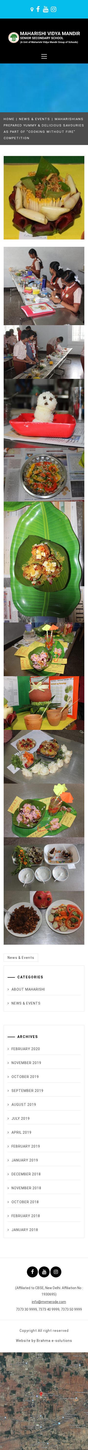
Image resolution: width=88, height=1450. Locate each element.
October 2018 (25, 1202)
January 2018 (24, 1230)
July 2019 (20, 1118)
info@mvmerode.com (49, 1302)
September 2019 (27, 1091)
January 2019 (24, 1160)
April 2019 (21, 1132)
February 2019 (25, 1146)
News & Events (21, 958)
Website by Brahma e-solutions (44, 1341)
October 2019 (25, 1077)
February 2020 (25, 1049)
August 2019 (23, 1105)
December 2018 (26, 1174)
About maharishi (28, 989)
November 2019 (26, 1063)
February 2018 (25, 1216)
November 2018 (26, 1188)
